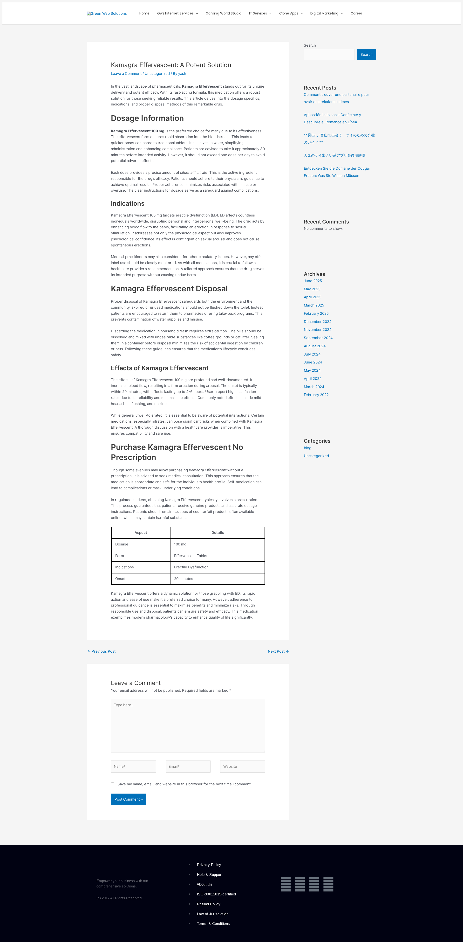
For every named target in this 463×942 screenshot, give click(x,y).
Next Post (278, 651)
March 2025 (314, 305)
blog (307, 448)
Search (310, 45)
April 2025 (312, 297)
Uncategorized (157, 73)
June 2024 (313, 362)
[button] (196, 13)
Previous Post (101, 651)
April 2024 (313, 378)
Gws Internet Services (175, 13)
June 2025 (313, 281)
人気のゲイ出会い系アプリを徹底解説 (334, 155)
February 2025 (316, 313)
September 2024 (318, 337)
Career (356, 13)
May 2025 (312, 289)
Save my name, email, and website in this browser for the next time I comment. (184, 784)
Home (144, 13)
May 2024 (312, 370)
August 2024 (315, 346)
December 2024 (318, 321)
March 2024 (314, 386)
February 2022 (316, 394)
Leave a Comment (126, 73)
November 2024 (318, 329)
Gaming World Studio (223, 13)
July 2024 (312, 354)
